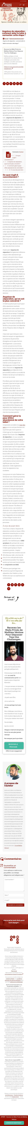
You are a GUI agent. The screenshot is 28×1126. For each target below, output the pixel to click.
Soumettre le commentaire (15, 905)
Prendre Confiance (18, 1095)
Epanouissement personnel (16, 38)
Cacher (21, 152)
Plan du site (14, 971)
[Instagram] (17, 942)
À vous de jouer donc (16, 170)
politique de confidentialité (16, 982)
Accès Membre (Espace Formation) (13, 974)
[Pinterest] (17, 939)
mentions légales (10, 978)
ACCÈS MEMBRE (23, 1)
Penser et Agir (15, 1096)
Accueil (6, 38)
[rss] (11, 937)
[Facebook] (11, 939)
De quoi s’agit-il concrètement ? (12, 157)
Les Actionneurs (9, 1095)
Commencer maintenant (13, 1123)
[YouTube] (17, 937)
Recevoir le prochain (13, 745)
